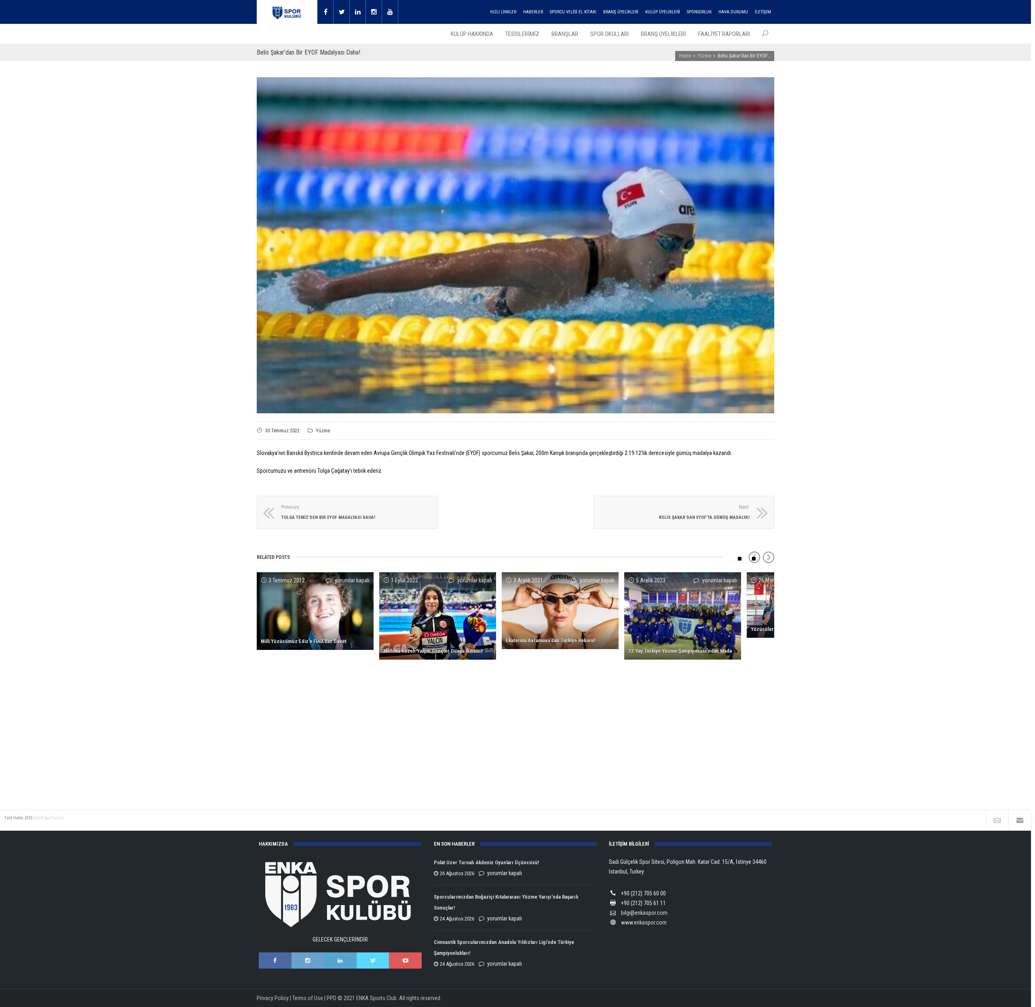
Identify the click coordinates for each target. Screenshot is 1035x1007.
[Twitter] (342, 12)
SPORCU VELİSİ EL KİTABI (573, 12)
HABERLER (533, 12)
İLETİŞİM (763, 12)
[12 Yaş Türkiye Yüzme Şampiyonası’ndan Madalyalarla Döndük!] (682, 616)
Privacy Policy (273, 998)
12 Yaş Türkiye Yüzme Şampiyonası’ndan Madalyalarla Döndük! (697, 651)
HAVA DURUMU (733, 12)
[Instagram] (374, 12)
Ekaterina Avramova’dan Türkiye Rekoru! (550, 640)
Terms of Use (307, 998)
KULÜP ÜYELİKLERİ (662, 12)
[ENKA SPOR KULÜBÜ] (287, 12)
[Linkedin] (358, 12)
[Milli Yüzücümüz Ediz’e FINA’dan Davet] (315, 611)
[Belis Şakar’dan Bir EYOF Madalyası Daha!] (515, 245)
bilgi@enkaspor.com (644, 913)
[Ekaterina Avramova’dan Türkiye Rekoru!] (560, 610)
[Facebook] (325, 12)
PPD (331, 998)
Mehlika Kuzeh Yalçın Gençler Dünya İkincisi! (433, 651)
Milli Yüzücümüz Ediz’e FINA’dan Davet (303, 641)
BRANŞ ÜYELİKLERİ (620, 12)
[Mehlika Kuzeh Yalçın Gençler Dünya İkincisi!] (437, 616)
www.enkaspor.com (644, 922)
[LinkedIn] (340, 960)
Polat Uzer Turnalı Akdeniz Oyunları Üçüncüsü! (486, 862)
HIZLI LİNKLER (503, 12)
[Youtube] (390, 12)
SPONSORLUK (699, 12)
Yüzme (323, 430)
